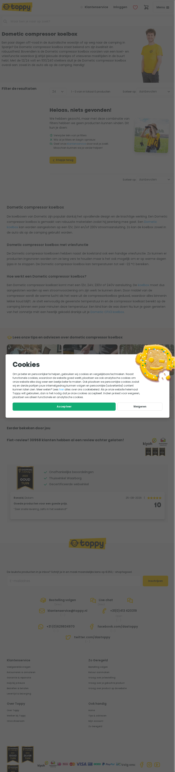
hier (61, 389)
